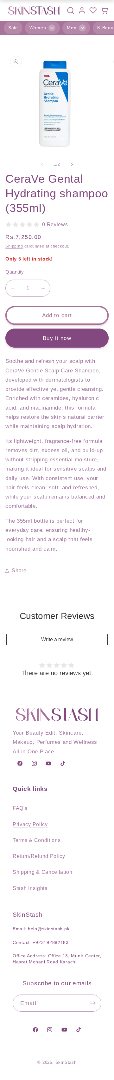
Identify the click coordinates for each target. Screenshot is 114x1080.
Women (37, 27)
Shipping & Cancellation (43, 872)
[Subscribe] (93, 1003)
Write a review (57, 639)
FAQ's (20, 808)
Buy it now (57, 338)
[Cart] (104, 10)
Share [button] (19, 570)
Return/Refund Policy (39, 856)
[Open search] (70, 10)
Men (71, 27)
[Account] (82, 10)
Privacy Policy (30, 824)
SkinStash (66, 1062)
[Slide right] (72, 165)
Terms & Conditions (36, 840)
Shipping (14, 246)
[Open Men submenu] (82, 27)
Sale (13, 27)
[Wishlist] (93, 10)
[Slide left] (42, 165)
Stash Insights (30, 888)
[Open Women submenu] (51, 27)
